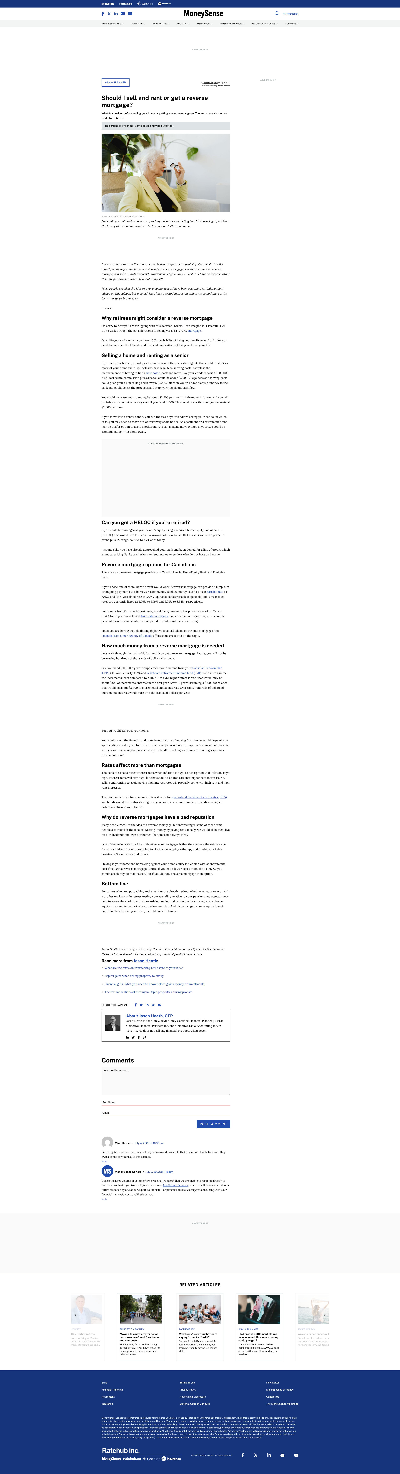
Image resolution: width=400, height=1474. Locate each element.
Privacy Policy (188, 1389)
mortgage (194, 330)
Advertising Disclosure (193, 1396)
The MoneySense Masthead (282, 1403)
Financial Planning (112, 1389)
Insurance (107, 1403)
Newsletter (272, 1382)
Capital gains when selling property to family (134, 976)
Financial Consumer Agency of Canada (127, 635)
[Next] (323, 1314)
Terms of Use (187, 1382)
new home (153, 373)
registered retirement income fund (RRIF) (174, 673)
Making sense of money (280, 1389)
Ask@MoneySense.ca (175, 1185)
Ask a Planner (115, 82)
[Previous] (76, 1314)
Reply (104, 1161)
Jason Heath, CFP (210, 83)
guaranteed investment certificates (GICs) (199, 797)
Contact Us (272, 1396)
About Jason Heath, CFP (149, 1016)
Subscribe (290, 14)
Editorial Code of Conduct (195, 1403)
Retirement (108, 1396)
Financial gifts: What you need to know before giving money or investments (154, 984)
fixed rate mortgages (154, 616)
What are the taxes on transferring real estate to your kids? (144, 968)
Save (104, 1382)
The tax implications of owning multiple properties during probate (148, 992)
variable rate (215, 591)
